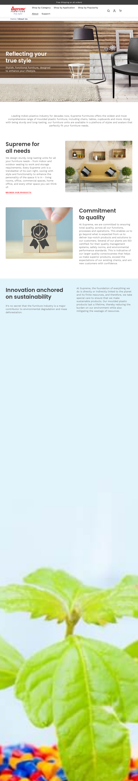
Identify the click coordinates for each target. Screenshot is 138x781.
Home (13, 19)
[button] (108, 11)
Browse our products (18, 192)
